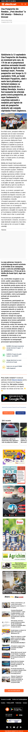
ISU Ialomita (4, 407)
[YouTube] (14, 727)
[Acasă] (3, 4)
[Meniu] (25, 4)
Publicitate (18, 703)
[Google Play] (21, 727)
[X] (11, 727)
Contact (25, 703)
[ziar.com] (18, 596)
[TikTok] (17, 727)
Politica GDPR (10, 703)
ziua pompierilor (23, 407)
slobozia (14, 407)
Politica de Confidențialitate (19, 699)
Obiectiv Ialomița (17, 380)
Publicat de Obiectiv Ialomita (6, 20)
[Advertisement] (14, 38)
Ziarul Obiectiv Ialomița (8, 1)
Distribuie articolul (8, 412)
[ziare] (9, 596)
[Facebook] (7, 727)
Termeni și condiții (6, 699)
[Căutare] (22, 4)
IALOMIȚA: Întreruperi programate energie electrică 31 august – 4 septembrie (15, 348)
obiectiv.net (10, 4)
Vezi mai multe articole (14, 690)
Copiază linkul (20, 412)
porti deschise (9, 407)
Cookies (3, 703)
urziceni (18, 407)
